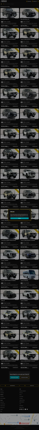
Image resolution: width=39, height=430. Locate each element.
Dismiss (19, 218)
